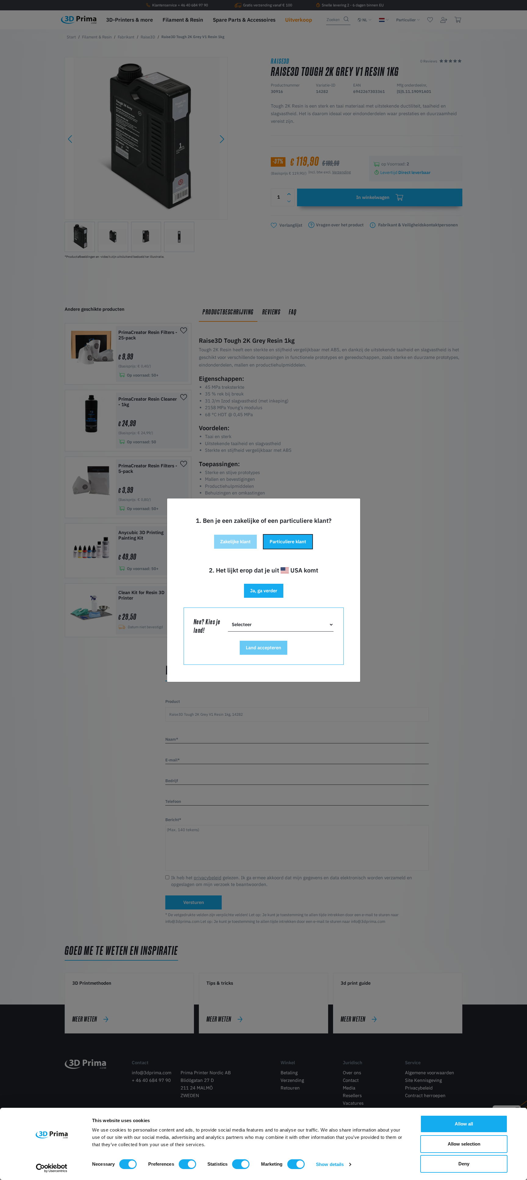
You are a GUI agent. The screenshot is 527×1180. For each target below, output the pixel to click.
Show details (330, 1164)
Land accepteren (263, 647)
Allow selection (464, 1143)
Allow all (464, 1123)
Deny (463, 1163)
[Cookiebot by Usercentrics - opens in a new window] (51, 1168)
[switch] (187, 1164)
